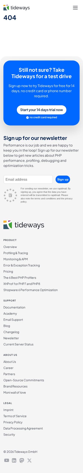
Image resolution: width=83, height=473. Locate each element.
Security (9, 434)
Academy (10, 313)
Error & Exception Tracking (21, 265)
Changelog (11, 332)
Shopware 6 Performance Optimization (30, 290)
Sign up (63, 179)
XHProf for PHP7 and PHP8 (21, 284)
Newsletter (11, 338)
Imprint (8, 410)
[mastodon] (21, 461)
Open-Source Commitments (23, 380)
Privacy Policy (13, 422)
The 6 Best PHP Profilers (19, 277)
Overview (10, 247)
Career (8, 368)
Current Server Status (18, 344)
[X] (29, 461)
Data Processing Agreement (23, 428)
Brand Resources (15, 386)
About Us (9, 361)
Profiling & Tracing (15, 253)
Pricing (8, 271)
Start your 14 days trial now (41, 109)
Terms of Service (15, 416)
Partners (9, 374)
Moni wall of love (14, 392)
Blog (6, 326)
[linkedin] (14, 461)
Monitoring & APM (15, 259)
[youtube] (6, 461)
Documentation (14, 307)
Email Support (13, 319)
